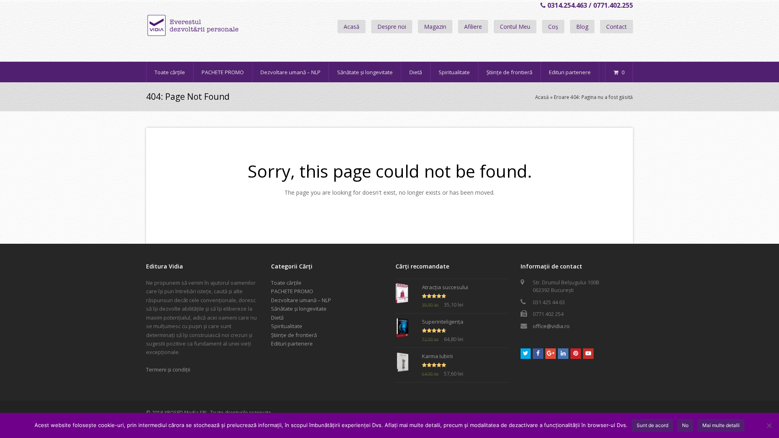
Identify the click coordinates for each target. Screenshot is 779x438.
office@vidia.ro (551, 326)
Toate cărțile (286, 282)
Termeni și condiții (168, 369)
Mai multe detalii (721, 425)
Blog (582, 26)
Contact (616, 26)
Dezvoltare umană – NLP (301, 300)
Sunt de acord (652, 425)
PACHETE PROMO (292, 291)
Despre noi (391, 26)
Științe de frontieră (294, 335)
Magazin (435, 26)
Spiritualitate (286, 326)
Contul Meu (515, 26)
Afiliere (473, 26)
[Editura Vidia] (210, 25)
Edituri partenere (292, 343)
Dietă (277, 317)
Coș (553, 26)
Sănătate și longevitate (299, 308)
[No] (769, 425)
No (685, 425)
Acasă (351, 26)
